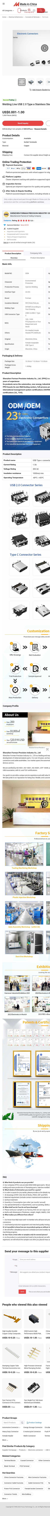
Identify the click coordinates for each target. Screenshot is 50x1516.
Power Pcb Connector (12, 1488)
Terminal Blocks (9, 1460)
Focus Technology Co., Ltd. (29, 1507)
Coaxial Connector (27, 1460)
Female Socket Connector (34, 1488)
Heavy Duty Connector (10, 1431)
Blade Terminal (9, 1466)
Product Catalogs (35, 1422)
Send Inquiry (23, 123)
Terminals (45, 17)
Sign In (5, 242)
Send (22, 1291)
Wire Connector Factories (37, 1477)
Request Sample (40, 129)
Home (4, 17)
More (4, 1498)
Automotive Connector (10, 1427)
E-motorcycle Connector (32, 1431)
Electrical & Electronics (16, 17)
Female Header (7, 1436)
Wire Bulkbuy (26, 1494)
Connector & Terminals (32, 17)
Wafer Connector (29, 1436)
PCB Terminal (24, 1466)
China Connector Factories (13, 1477)
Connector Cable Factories (13, 1483)
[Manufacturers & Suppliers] (25, 4)
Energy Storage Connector (32, 1427)
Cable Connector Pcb (35, 1483)
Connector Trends (10, 1494)
